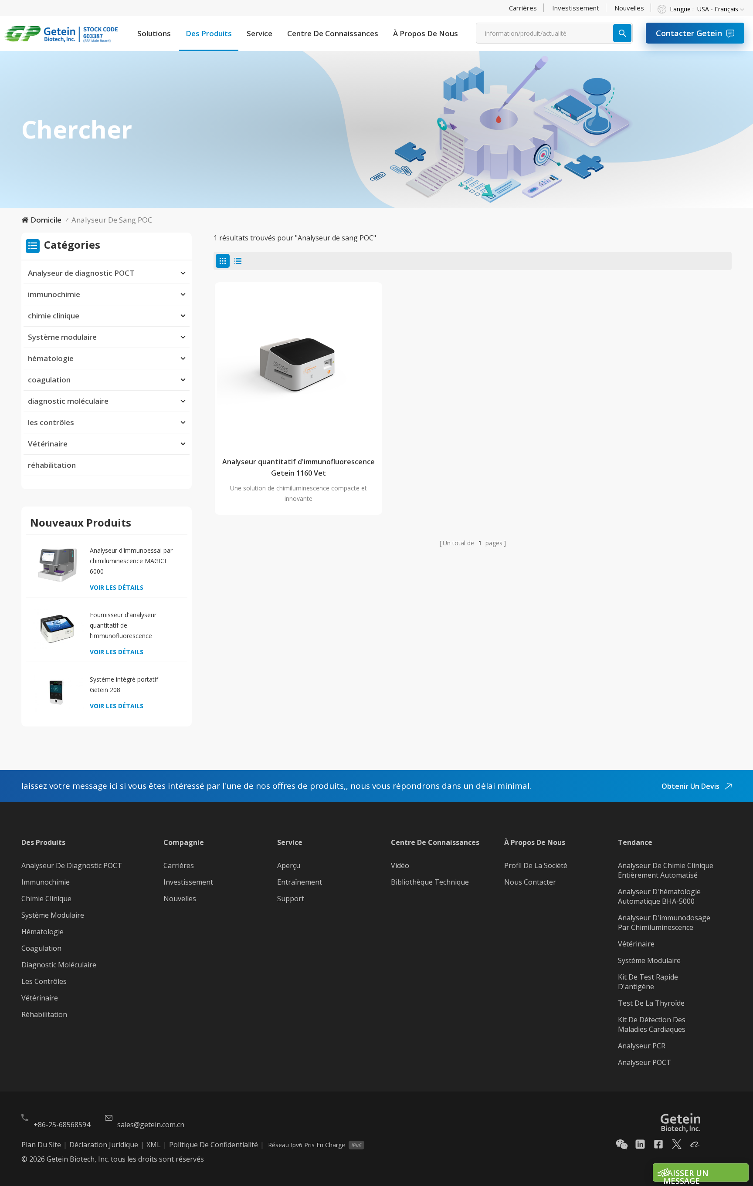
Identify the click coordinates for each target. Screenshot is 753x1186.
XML (153, 1144)
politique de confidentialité (213, 1144)
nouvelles (629, 7)
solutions (154, 33)
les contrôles (51, 422)
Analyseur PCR (641, 1046)
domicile (46, 220)
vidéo (400, 865)
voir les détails (116, 587)
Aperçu (288, 865)
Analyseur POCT (644, 1062)
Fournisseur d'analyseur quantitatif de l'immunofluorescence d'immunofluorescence (123, 626)
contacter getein (689, 33)
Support (290, 898)
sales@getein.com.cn (150, 1124)
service (259, 33)
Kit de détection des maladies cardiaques (651, 1024)
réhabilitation (52, 465)
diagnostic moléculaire (68, 401)
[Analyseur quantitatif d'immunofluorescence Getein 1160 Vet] (298, 365)
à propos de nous (425, 33)
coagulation (49, 380)
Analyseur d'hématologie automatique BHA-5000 (659, 896)
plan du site (41, 1144)
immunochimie (54, 294)
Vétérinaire (48, 444)
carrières (523, 7)
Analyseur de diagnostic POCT (81, 273)
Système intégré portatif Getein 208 (124, 684)
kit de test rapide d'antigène (648, 981)
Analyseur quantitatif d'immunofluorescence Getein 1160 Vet (298, 467)
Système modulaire (62, 337)
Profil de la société (535, 865)
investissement (575, 7)
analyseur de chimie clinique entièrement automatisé (665, 870)
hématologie (51, 358)
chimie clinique (53, 316)
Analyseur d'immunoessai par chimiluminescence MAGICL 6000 (131, 560)
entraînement (299, 882)
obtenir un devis (691, 786)
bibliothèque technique (430, 882)
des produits (209, 33)
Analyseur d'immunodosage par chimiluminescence (664, 922)
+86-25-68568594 (62, 1124)
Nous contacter (530, 882)
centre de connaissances (332, 33)
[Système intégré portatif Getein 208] (57, 693)
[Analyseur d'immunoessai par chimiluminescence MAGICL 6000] (57, 564)
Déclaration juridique (103, 1144)
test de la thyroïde (651, 1003)
